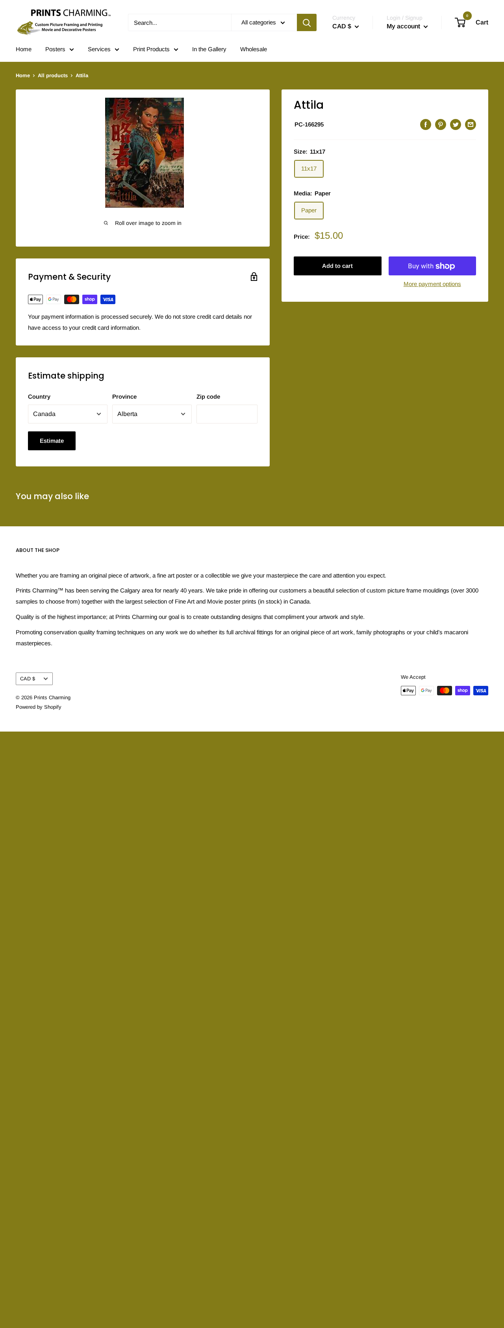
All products (53, 75)
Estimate (52, 440)
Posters (55, 49)
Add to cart (337, 266)
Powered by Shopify (38, 707)
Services (99, 49)
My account (404, 26)
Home (24, 49)
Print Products (151, 49)
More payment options (432, 284)
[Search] (307, 22)
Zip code (208, 396)
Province (124, 396)
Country (39, 396)
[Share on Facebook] (425, 124)
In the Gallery (209, 49)
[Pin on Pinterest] (440, 124)
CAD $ (27, 679)
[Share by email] (470, 124)
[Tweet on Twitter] (455, 124)
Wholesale (253, 49)
